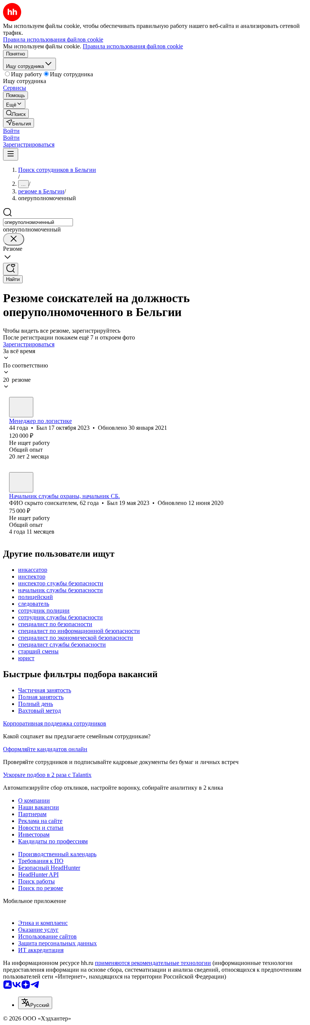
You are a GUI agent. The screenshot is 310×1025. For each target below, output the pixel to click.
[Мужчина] (21, 407)
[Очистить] (13, 239)
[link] (16, 113)
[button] (11, 131)
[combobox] (38, 222)
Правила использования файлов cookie (133, 46)
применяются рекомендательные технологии (153, 963)
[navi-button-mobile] (10, 154)
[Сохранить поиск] (10, 269)
